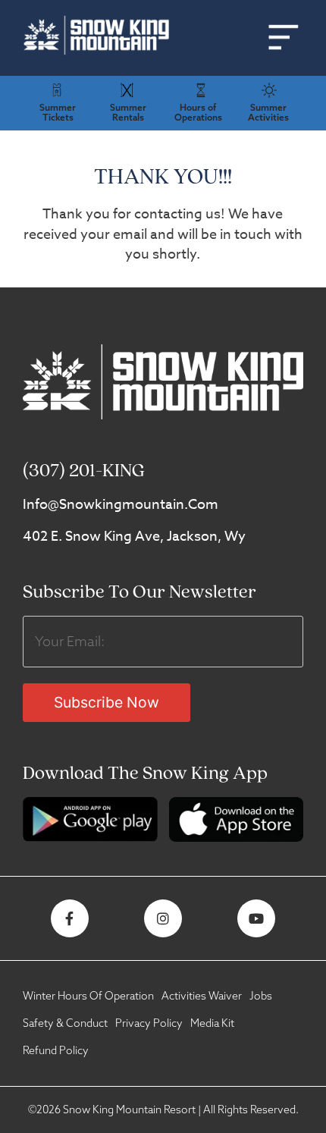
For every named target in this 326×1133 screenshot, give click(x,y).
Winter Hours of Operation (88, 996)
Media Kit (212, 1023)
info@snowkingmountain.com (120, 504)
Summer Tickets (57, 112)
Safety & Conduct (65, 1023)
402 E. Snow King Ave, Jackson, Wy (134, 536)
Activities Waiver (201, 996)
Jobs (260, 996)
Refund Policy (56, 1050)
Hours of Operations (198, 112)
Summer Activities (268, 112)
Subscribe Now (106, 702)
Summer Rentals (128, 112)
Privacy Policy (149, 1023)
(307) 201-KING (84, 471)
